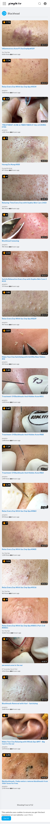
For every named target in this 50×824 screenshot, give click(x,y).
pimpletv (5, 90)
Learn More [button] (28, 815)
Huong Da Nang (7, 168)
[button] (45, 3)
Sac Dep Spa (6, 52)
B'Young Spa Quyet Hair (10, 669)
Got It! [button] (6, 818)
